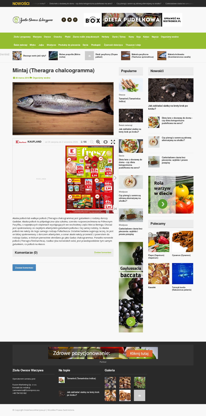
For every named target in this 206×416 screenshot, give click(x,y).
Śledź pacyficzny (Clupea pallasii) (106, 55)
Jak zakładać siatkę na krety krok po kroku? (130, 130)
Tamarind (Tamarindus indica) (130, 100)
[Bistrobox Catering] (170, 195)
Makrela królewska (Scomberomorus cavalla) (179, 55)
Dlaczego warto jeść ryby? (34, 55)
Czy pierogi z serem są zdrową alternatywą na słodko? (130, 3)
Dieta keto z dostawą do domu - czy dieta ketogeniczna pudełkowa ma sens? (72, 3)
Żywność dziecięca (113, 44)
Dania (121, 155)
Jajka (41, 44)
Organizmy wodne (41, 77)
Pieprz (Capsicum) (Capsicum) (156, 256)
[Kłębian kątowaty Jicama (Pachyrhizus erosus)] (111, 382)
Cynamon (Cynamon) (181, 255)
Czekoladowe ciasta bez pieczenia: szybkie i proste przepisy (130, 231)
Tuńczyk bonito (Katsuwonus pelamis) (181, 288)
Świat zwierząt (125, 125)
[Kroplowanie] (125, 382)
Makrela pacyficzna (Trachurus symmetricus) (143, 55)
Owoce (122, 94)
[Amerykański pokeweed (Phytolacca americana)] (140, 395)
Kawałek (152, 287)
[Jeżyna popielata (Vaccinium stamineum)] (140, 382)
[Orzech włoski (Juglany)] (125, 395)
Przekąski (95, 44)
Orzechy (58, 36)
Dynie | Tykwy (119, 36)
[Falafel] (111, 395)
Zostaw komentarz (102, 252)
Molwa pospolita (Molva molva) (69, 55)
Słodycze (123, 191)
